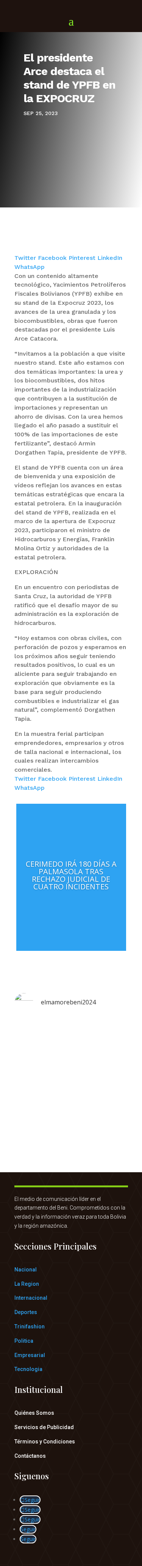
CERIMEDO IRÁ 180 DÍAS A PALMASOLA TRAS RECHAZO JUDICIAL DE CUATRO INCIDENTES (71, 875)
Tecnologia (28, 1369)
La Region (26, 1284)
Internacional (30, 1298)
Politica (23, 1341)
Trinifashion (29, 1326)
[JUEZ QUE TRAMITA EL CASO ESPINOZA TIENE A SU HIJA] (71, 1066)
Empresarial (29, 1355)
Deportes (25, 1312)
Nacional (25, 1270)
